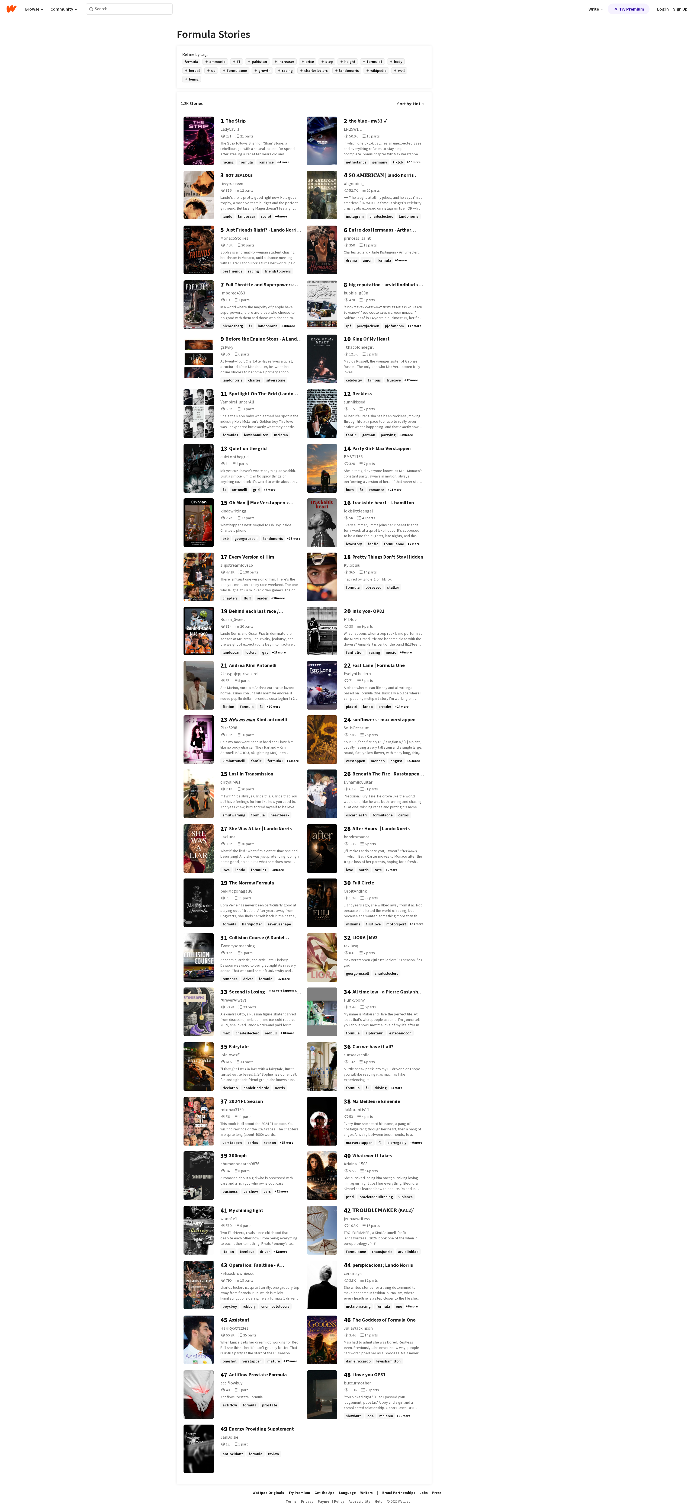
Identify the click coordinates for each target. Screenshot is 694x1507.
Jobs (424, 1492)
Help (379, 1501)
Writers (366, 1492)
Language (347, 1492)
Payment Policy (331, 1501)
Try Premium (631, 9)
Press (437, 1492)
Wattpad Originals (268, 1492)
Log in (663, 9)
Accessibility (359, 1501)
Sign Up (680, 9)
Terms (291, 1501)
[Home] (12, 9)
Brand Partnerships (398, 1492)
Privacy (307, 1501)
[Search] (91, 9)
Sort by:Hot (408, 103)
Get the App (324, 1492)
